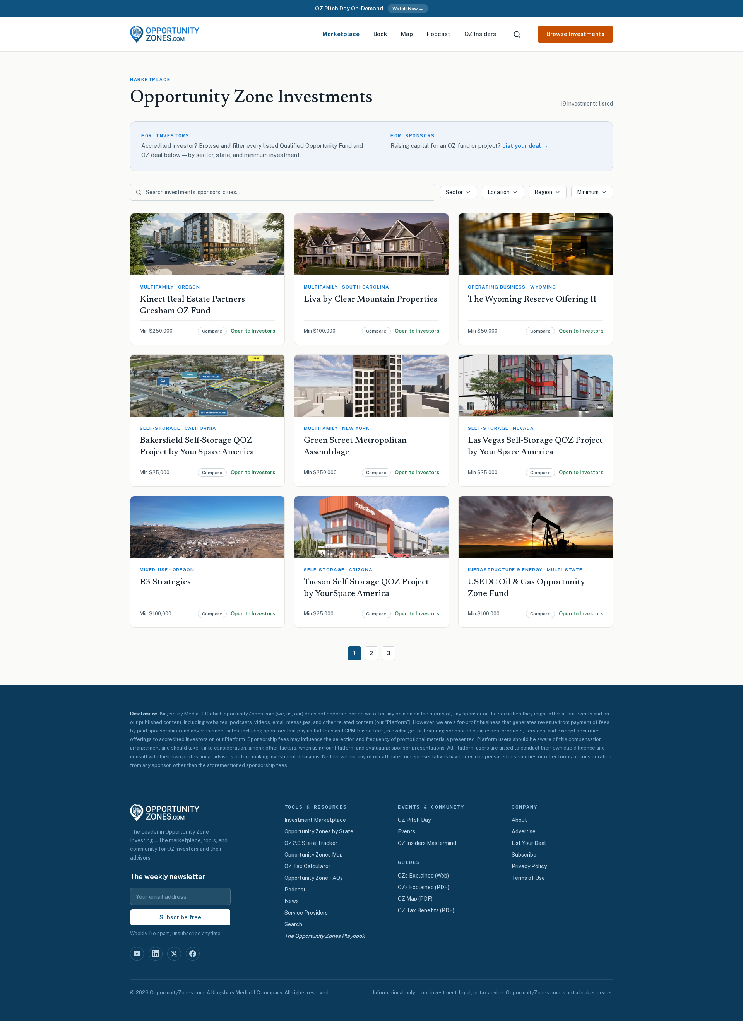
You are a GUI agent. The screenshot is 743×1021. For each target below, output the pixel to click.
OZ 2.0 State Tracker (310, 843)
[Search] (517, 34)
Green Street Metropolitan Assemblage (355, 447)
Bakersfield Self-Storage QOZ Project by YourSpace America (197, 447)
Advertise (524, 831)
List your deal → (525, 145)
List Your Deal (529, 843)
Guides (409, 862)
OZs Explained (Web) (423, 875)
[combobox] (458, 192)
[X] (174, 954)
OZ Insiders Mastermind (427, 843)
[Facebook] (193, 954)
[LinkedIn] (156, 954)
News (291, 901)
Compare (212, 331)
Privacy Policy (529, 866)
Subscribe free (180, 917)
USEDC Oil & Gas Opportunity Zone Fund (526, 588)
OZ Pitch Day (414, 820)
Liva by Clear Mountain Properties (370, 299)
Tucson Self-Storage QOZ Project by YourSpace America (366, 588)
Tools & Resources (316, 807)
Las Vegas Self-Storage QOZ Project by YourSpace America (535, 447)
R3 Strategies (165, 582)
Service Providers (306, 913)
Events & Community (431, 807)
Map (407, 34)
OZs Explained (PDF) (423, 887)
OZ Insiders (480, 34)
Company (525, 807)
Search (293, 924)
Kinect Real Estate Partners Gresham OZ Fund (192, 305)
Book (380, 34)
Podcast (438, 34)
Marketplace (341, 34)
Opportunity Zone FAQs (313, 878)
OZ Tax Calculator (307, 866)
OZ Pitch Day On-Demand (349, 8)
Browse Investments (575, 34)
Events (406, 831)
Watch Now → (407, 8)
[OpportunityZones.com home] (164, 34)
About (519, 820)
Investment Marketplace (315, 820)
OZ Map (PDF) (415, 899)
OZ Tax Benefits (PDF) (426, 910)
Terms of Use (528, 878)
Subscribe (524, 855)
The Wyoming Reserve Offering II (532, 299)
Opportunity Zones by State (318, 831)
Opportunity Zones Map (313, 855)
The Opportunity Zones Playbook (324, 936)
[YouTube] (137, 954)
